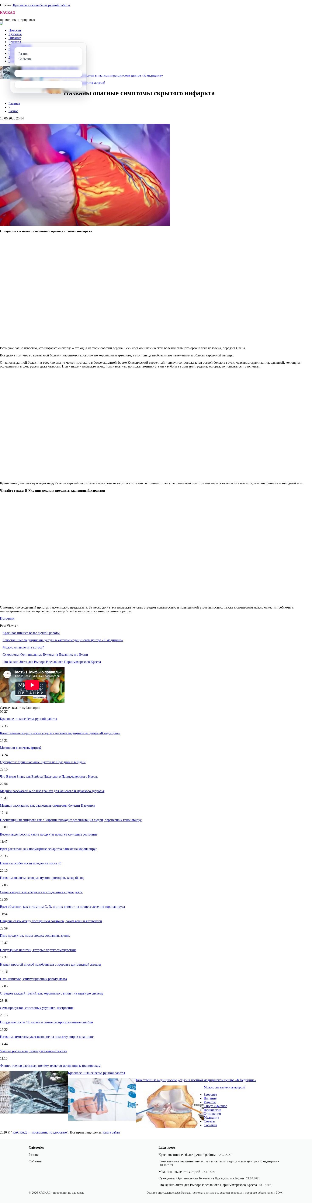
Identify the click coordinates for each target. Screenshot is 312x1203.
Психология (212, 1110)
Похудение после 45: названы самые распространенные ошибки (46, 1022)
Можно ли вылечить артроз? (23, 647)
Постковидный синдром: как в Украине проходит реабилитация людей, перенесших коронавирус (71, 820)
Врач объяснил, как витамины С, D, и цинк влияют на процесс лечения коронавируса (62, 906)
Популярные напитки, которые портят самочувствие (38, 950)
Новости (14, 30)
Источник (7, 618)
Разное (13, 111)
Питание (14, 38)
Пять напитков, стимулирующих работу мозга (33, 979)
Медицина (211, 1117)
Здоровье (15, 34)
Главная (14, 103)
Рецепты (14, 42)
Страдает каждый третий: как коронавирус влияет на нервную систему (51, 993)
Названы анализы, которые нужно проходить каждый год (42, 878)
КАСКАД (7, 12)
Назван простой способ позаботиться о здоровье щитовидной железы (50, 964)
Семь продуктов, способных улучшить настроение (36, 1008)
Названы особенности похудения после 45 (30, 863)
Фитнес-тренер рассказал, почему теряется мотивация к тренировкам (50, 1065)
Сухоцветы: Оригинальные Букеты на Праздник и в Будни (45, 654)
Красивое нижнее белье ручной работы (41, 5)
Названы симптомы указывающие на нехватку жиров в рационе (47, 1036)
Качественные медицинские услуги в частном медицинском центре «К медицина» (102, 75)
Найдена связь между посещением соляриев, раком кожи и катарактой (51, 921)
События (210, 1125)
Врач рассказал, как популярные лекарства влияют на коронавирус (48, 849)
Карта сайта (111, 1132)
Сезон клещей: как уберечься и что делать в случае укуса (41, 892)
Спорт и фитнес (215, 1106)
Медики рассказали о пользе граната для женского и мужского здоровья (52, 791)
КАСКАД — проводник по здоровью (40, 1132)
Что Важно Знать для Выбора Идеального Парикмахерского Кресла (52, 662)
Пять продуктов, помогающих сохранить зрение (35, 935)
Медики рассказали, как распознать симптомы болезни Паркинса (47, 805)
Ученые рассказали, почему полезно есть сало (33, 1051)
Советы (209, 1121)
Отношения (212, 1113)
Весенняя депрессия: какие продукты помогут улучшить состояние (48, 834)
